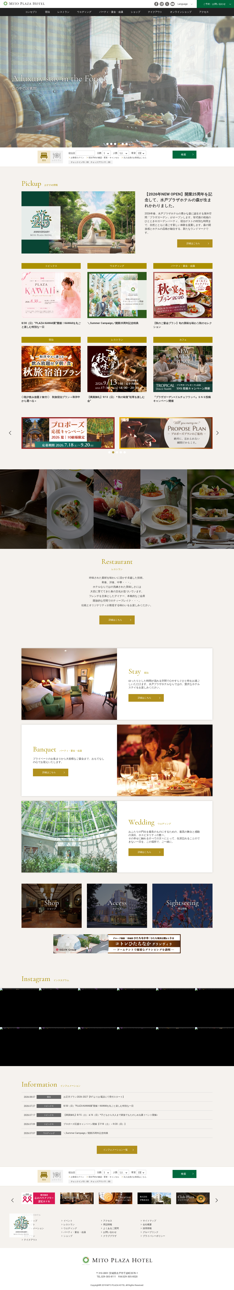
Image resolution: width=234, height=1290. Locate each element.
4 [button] (119, 144)
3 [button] (115, 144)
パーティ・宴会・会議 (111, 11)
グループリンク (150, 1232)
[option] (68, 433)
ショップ (135, 11)
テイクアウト (155, 11)
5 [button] (123, 144)
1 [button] (107, 144)
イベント (68, 1220)
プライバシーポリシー (154, 1236)
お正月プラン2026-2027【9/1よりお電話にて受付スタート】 (94, 1096)
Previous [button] (10, 433)
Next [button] (217, 433)
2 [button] (111, 144)
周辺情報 (107, 1224)
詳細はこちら (193, 243)
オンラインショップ (180, 11)
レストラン (63, 11)
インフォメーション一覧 (115, 1149)
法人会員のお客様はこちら (135, 157)
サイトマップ (149, 1220)
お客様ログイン (77, 157)
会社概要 (147, 1224)
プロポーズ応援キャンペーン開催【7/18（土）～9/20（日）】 (95, 1124)
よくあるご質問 (111, 1228)
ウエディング (84, 11)
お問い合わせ (110, 1232)
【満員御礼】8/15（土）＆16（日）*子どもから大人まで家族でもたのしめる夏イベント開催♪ (111, 1115)
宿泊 (47, 11)
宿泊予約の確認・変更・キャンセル (104, 157)
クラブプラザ (110, 1236)
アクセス (204, 11)
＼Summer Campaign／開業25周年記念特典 (86, 1133)
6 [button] (126, 144)
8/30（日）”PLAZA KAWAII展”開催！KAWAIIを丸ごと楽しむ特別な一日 (99, 1106)
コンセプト (31, 11)
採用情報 (147, 1228)
